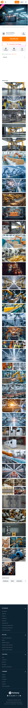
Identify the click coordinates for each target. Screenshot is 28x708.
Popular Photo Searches (7, 700)
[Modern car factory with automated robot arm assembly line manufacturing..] (8, 621)
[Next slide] (23, 633)
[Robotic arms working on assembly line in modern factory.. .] (10, 595)
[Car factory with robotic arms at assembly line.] (8, 532)
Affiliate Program (5, 695)
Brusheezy (4, 664)
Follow (23, 34)
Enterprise (4, 671)
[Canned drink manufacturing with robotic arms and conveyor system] (13, 319)
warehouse (5, 633)
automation (19, 633)
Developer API (5, 675)
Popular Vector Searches (7, 697)
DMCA (3, 693)
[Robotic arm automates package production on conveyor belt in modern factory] (13, 421)
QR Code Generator (6, 683)
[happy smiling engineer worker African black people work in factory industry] (7, 373)
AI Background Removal (7, 680)
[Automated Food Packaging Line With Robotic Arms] (13, 171)
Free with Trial (14, 39)
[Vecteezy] (2, 2)
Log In (22, 2)
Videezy (3, 668)
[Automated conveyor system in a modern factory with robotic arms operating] (13, 268)
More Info (5, 56)
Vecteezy (4, 666)
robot (12, 633)
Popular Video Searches (7, 702)
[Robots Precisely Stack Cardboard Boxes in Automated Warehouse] (13, 102)
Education (4, 673)
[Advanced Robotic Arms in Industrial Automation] (5, 446)
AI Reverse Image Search (7, 678)
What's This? (14, 54)
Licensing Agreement (6, 690)
